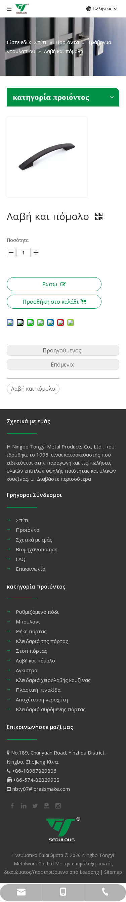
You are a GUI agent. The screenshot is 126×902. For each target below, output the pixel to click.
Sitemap (113, 872)
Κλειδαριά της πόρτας (42, 641)
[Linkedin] (23, 805)
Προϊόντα (27, 529)
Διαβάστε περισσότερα (64, 478)
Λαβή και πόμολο (33, 388)
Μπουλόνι (28, 621)
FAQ (21, 559)
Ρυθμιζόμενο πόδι (37, 611)
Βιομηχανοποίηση (36, 549)
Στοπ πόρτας (31, 650)
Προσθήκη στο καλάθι (51, 301)
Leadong (89, 872)
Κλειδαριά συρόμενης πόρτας (51, 709)
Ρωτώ (49, 284)
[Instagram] (57, 805)
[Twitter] (34, 805)
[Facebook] (11, 805)
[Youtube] (46, 805)
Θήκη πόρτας (31, 631)
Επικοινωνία (30, 568)
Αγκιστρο (26, 670)
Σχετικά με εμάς (34, 539)
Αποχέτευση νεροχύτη (42, 699)
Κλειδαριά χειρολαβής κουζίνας (53, 680)
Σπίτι (22, 520)
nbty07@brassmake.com (41, 788)
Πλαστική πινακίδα (38, 689)
